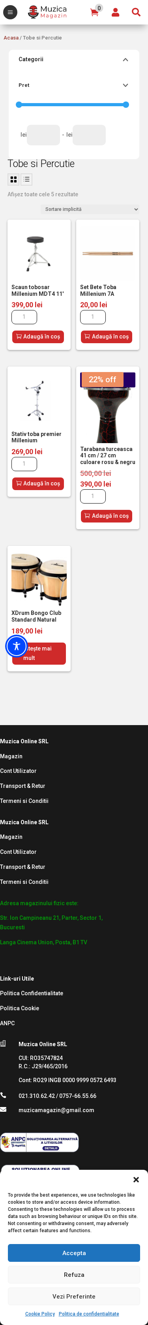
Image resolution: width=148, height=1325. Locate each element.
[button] (136, 1180)
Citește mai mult (37, 653)
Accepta (74, 1253)
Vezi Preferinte (74, 1296)
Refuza (74, 1274)
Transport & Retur (22, 786)
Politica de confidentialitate (89, 1314)
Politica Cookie (19, 1008)
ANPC (7, 1023)
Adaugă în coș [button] (41, 336)
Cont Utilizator (18, 771)
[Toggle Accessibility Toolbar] (16, 646)
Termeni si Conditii (24, 801)
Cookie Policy (40, 1314)
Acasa (11, 38)
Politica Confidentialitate (31, 993)
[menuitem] (10, 12)
